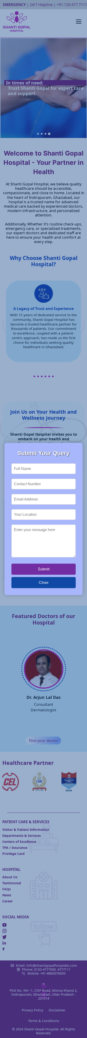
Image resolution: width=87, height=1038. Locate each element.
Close (43, 583)
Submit (43, 569)
